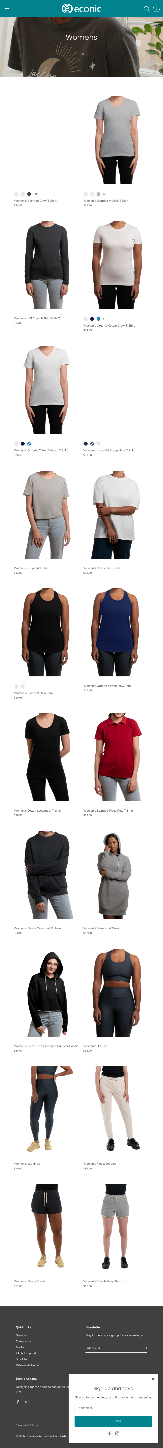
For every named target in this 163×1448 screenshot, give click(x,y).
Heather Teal (92, 443)
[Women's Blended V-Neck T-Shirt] (116, 140)
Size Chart (22, 1359)
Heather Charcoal (22, 194)
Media (20, 1347)
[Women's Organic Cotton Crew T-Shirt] (116, 265)
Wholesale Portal (27, 1365)
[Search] (146, 9)
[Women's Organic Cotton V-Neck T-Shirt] (46, 390)
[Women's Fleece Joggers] (116, 1110)
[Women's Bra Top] (116, 992)
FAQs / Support (26, 1353)
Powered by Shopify (55, 1436)
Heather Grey (98, 194)
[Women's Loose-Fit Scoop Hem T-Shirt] (116, 390)
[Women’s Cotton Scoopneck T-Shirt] (46, 757)
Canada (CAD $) (25, 1425)
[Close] (153, 1379)
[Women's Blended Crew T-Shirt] (46, 140)
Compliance (23, 1341)
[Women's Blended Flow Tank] (46, 632)
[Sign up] (145, 1348)
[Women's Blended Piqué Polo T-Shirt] (116, 757)
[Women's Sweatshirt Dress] (116, 875)
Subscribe (113, 1421)
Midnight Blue (92, 319)
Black (16, 194)
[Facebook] (110, 1433)
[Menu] (7, 8)
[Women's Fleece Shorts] (46, 1228)
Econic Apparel (33, 1436)
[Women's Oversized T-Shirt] (116, 515)
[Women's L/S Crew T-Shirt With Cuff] (46, 265)
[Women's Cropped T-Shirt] (46, 515)
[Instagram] (117, 1433)
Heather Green (29, 194)
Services (21, 1335)
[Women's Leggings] (46, 1110)
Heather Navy (85, 443)
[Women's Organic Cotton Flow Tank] (116, 632)
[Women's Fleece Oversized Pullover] (46, 875)
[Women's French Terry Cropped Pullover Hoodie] (46, 992)
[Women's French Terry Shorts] (116, 1228)
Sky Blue (98, 319)
